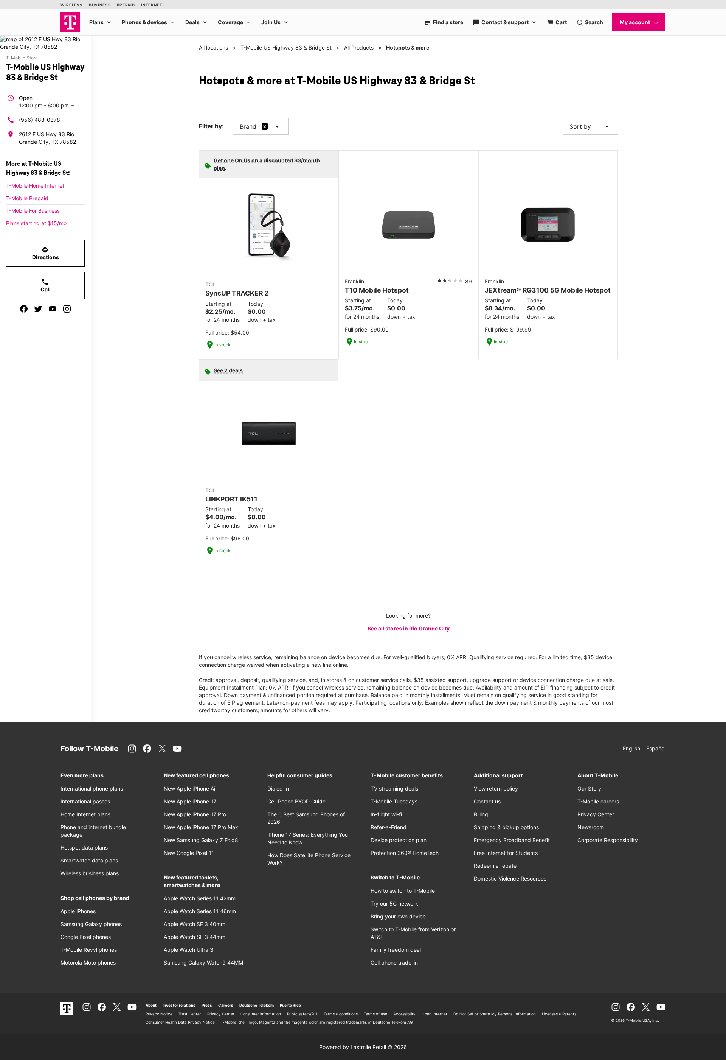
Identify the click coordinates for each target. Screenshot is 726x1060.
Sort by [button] (590, 126)
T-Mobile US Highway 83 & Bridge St (286, 47)
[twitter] (38, 308)
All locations (213, 47)
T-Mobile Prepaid (27, 198)
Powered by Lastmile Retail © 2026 (363, 1047)
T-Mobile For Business (33, 210)
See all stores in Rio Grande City (409, 628)
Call (45, 285)
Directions (45, 253)
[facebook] (23, 308)
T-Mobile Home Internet (35, 185)
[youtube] (52, 308)
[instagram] (66, 308)
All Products (359, 47)
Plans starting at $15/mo (36, 223)
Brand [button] (248, 126)
